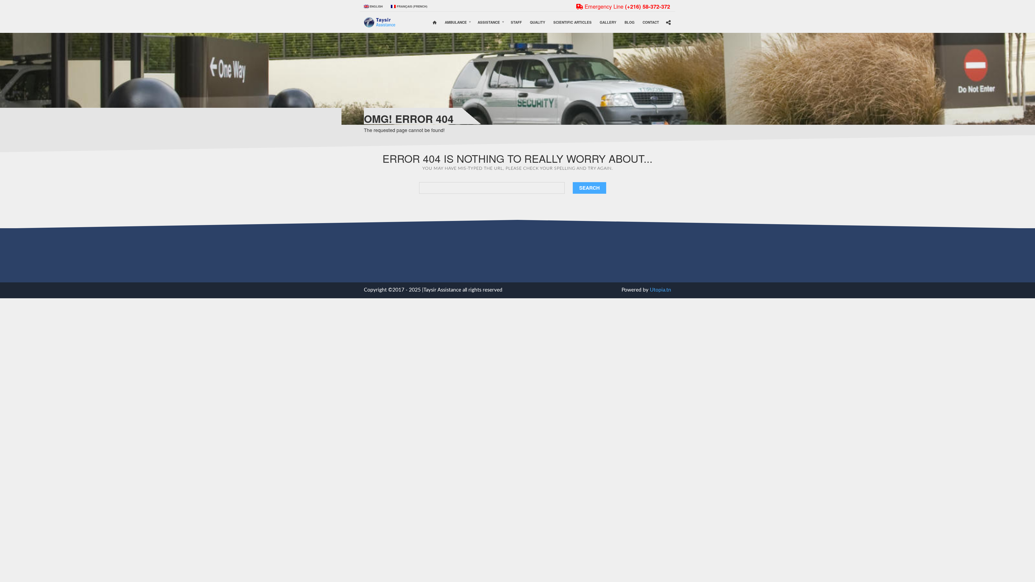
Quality (537, 22)
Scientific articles (572, 22)
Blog (629, 22)
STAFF (516, 22)
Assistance (489, 22)
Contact (651, 22)
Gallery (608, 22)
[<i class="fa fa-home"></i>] (435, 22)
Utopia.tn (660, 290)
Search (589, 187)
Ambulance (456, 22)
